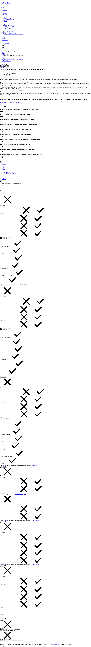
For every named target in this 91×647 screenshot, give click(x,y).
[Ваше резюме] (13, 614)
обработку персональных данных (20, 494)
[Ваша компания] (22, 229)
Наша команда (4, 166)
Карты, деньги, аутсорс (6, 5)
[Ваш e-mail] (22, 236)
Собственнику (4, 4)
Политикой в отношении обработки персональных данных (16, 616)
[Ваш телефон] (22, 221)
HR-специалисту (5, 2)
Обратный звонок (5, 13)
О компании (4, 164)
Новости (3, 169)
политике (74, 644)
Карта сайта (4, 192)
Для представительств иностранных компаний (9, 173)
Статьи (3, 167)
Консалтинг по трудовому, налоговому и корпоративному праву (12, 59)
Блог (3, 168)
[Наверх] (2, 160)
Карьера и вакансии (5, 165)
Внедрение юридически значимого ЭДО (8, 62)
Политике (33, 284)
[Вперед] (2, 157)
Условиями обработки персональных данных (33, 616)
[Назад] (1, 157)
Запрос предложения (5, 14)
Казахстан (4, 179)
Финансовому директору (6, 3)
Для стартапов (4, 174)
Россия (3, 178)
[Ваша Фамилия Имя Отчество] (22, 584)
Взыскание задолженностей (6, 60)
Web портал (4, 42)
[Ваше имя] (25, 213)
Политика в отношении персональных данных (6, 193)
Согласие (4, 284)
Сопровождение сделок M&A (7, 58)
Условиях (37, 284)
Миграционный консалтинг (6, 61)
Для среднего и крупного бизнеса (7, 172)
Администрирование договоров (7, 57)
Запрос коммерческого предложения (13, 102)
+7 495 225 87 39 (6, 184)
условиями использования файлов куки (55, 644)
